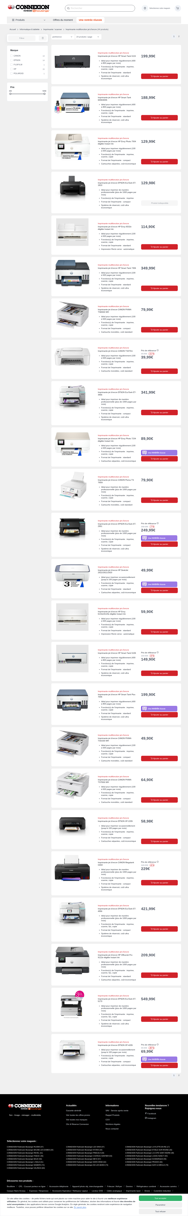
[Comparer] (169, 50)
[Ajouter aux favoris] (176, 50)
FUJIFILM (18, 64)
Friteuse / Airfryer (114, 1186)
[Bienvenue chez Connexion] (28, 8)
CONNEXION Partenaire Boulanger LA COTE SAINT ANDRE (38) (149, 1153)
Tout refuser (160, 1211)
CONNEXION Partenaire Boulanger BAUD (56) (24, 1159)
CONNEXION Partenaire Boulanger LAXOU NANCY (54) (146, 1156)
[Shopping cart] (178, 8)
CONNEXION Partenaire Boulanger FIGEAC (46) (25, 1156)
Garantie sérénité (73, 1110)
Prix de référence (149, 350)
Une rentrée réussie (90, 20)
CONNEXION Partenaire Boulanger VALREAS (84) (26, 1168)
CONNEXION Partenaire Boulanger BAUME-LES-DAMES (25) (30, 1150)
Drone (147, 1191)
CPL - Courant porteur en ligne (32, 1186)
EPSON (17, 60)
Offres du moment (63, 20)
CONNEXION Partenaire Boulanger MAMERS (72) (26, 1165)
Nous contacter (112, 1129)
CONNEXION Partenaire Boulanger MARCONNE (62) (86, 1162)
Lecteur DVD (97, 1191)
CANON (17, 56)
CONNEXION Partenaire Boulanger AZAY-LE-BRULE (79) (146, 1165)
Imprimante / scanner (52, 29)
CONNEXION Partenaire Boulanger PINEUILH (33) (85, 1153)
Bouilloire (11, 1186)
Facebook (151, 1113)
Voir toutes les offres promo (78, 1115)
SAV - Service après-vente (117, 1110)
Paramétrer (160, 1205)
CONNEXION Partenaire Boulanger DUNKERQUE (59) (145, 1159)
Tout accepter (160, 1198)
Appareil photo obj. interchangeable (87, 1186)
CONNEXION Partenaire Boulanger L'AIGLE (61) (25, 1162)
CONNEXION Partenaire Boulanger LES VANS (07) (85, 1147)
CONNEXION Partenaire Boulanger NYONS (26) (84, 1150)
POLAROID (19, 73)
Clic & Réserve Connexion (77, 1124)
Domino (129, 1186)
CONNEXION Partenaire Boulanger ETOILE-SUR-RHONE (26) (148, 1150)
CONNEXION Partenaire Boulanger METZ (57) (83, 1159)
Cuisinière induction (162, 1191)
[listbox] (63, 36)
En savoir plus (80, 1207)
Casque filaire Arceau (16, 1191)
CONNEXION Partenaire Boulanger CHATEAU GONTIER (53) (89, 1156)
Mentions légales (113, 1124)
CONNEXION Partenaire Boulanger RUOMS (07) (25, 1147)
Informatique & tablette (29, 29)
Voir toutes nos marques (76, 1120)
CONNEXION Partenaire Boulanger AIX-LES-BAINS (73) (87, 1165)
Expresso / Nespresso (38, 1191)
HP (15, 69)
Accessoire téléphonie (58, 1186)
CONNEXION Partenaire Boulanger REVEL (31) (25, 1153)
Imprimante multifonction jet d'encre (81, 29)
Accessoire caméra (168, 1186)
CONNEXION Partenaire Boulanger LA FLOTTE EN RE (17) (147, 1147)
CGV (108, 1120)
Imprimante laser (133, 1191)
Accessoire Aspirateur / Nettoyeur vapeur (70, 1191)
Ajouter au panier (160, 76)
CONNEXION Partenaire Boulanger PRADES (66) (144, 1162)
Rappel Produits (112, 1115)
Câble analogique (114, 1191)
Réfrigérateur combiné (146, 1186)
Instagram (151, 1118)
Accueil (13, 29)
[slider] (10, 94)
